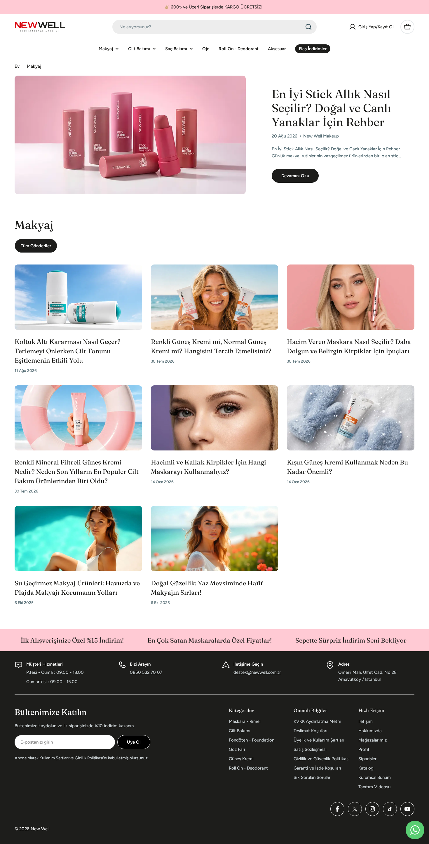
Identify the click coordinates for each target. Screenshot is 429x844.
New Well (40, 828)
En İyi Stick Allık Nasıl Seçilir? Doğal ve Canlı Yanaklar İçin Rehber (331, 108)
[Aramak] (308, 26)
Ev (17, 66)
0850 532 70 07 (146, 672)
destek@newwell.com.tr (257, 672)
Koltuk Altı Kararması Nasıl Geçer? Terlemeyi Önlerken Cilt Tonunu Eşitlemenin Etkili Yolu (68, 350)
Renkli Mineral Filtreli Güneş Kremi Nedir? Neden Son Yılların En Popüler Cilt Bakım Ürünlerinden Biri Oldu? (77, 471)
